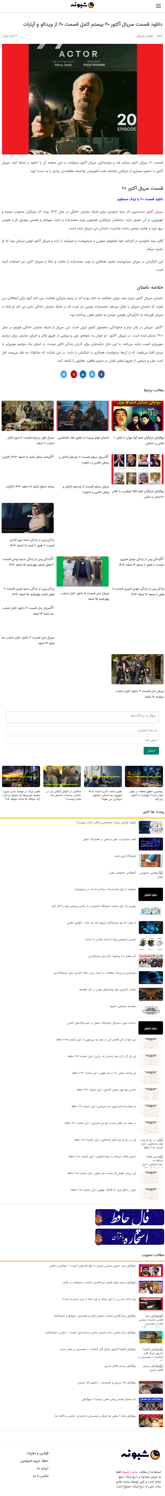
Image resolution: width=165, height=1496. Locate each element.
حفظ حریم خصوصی (34, 1460)
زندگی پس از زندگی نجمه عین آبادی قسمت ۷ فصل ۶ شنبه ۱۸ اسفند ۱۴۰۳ (32, 543)
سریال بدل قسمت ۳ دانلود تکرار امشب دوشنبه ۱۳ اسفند (140, 694)
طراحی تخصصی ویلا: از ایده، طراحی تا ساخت (110, 939)
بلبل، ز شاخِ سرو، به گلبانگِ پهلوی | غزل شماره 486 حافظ (103, 1190)
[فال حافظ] (130, 1225)
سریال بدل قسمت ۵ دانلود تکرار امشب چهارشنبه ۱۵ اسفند (85, 596)
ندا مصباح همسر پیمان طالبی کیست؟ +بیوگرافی (109, 1399)
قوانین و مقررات (37, 1453)
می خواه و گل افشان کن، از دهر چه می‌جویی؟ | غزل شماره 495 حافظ (96, 1040)
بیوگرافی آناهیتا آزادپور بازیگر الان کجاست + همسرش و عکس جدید (98, 1349)
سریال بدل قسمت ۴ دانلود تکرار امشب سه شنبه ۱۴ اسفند (27, 640)
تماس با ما (40, 1475)
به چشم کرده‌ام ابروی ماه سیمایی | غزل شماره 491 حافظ (103, 1106)
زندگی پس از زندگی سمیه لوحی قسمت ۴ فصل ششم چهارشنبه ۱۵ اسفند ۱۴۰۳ (29, 592)
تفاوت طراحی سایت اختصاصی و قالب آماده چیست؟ (106, 823)
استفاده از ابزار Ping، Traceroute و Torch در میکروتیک (105, 889)
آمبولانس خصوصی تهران (122, 873)
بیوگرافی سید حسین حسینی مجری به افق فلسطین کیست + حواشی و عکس (93, 1266)
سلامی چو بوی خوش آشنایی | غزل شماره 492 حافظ (106, 1090)
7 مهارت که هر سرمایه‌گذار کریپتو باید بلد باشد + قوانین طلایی (101, 923)
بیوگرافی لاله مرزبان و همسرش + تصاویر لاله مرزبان (107, 1383)
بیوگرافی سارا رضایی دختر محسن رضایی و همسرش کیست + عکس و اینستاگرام (90, 1332)
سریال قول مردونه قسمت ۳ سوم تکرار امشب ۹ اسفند (31, 441)
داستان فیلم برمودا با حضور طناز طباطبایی (83, 438)
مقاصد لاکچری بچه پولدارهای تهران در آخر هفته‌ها (107, 989)
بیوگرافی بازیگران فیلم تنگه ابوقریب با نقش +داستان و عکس (138, 494)
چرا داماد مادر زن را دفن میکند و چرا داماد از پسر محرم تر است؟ (99, 1299)
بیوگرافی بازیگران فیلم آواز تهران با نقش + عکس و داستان (139, 441)
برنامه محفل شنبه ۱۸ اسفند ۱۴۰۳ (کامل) (30, 486)
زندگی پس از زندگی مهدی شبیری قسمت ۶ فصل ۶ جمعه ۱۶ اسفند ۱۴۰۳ (138, 592)
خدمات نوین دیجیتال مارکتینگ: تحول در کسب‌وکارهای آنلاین (101, 1023)
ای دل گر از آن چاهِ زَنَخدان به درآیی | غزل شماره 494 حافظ (102, 1056)
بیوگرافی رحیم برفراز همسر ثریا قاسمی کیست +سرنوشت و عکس (99, 1282)
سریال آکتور (155, 211)
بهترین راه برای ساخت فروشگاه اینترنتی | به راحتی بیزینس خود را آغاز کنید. (93, 906)
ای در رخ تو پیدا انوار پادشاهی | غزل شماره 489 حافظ (105, 1140)
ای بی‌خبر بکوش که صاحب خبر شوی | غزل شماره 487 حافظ (101, 1173)
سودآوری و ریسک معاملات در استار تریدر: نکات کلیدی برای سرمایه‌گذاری (95, 973)
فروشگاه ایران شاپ (125, 856)
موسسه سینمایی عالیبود (122, 1006)
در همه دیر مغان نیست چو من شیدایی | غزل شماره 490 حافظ (100, 1123)
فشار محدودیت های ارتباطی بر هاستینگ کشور (109, 839)
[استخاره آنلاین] (130, 1245)
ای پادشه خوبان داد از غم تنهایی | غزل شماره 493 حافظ (104, 1073)
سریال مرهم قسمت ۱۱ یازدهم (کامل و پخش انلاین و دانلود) (86, 489)
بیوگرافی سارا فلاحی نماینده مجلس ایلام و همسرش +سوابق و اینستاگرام (95, 1316)
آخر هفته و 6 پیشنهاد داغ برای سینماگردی (112, 956)
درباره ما (42, 1468)
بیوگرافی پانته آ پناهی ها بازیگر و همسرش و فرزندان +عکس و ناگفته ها (95, 1416)
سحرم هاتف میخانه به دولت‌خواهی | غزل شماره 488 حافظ (102, 1156)
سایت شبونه (130, 1472)
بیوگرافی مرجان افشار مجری (120, 1366)
